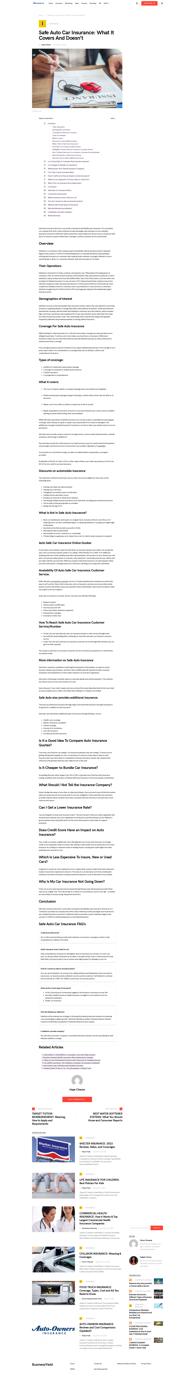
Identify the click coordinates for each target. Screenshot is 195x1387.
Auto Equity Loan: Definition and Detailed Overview (63, 1065)
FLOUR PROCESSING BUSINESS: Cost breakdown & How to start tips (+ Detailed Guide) (140, 1330)
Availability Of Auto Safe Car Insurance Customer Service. (72, 149)
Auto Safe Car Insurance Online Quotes (66, 147)
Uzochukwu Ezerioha (89, 1228)
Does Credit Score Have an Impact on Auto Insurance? (68, 176)
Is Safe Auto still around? (57, 194)
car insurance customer (59, 581)
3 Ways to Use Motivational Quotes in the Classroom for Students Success (71, 1060)
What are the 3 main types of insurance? (63, 205)
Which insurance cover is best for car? (62, 197)
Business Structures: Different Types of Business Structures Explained (140, 1297)
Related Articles (54, 215)
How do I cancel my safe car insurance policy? (65, 201)
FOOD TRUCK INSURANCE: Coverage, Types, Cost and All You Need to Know (99, 1291)
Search (156, 1228)
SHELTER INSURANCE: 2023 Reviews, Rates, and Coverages (97, 1145)
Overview (51, 123)
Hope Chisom (46, 45)
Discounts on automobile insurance (64, 141)
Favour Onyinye (87, 1262)
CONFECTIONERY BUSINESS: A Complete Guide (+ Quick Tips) (139, 1345)
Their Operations (58, 127)
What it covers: (58, 138)
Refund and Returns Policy (126, 1364)
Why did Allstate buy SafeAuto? (60, 208)
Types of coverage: (59, 135)
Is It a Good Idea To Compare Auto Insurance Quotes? (68, 161)
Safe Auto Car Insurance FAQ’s (59, 190)
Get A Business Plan (101, 1369)
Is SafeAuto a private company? (60, 212)
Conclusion (52, 187)
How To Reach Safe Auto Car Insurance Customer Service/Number (76, 152)
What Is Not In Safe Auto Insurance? (65, 144)
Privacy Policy (146, 1364)
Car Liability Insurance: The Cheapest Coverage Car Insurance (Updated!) (71, 1063)
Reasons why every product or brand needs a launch (140, 1284)
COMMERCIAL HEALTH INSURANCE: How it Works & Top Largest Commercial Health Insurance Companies (98, 1218)
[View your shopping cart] (137, 3)
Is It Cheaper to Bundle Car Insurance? (62, 165)
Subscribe (148, 3)
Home (41, 15)
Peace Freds (86, 1152)
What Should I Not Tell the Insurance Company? (66, 168)
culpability (101, 446)
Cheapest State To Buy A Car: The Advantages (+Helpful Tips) (67, 1068)
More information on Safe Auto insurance (66, 155)
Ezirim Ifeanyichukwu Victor (92, 1299)
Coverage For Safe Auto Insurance (64, 132)
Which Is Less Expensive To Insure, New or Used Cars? (68, 179)
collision (110, 420)
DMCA (72, 1369)
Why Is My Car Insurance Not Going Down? (64, 183)
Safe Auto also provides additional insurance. (68, 158)
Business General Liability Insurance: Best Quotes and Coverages (68, 1057)
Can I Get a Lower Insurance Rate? (61, 172)
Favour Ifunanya (146, 1240)
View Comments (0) (76, 1099)
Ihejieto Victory (146, 1257)
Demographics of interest (61, 130)
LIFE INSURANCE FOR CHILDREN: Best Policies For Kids (99, 1181)
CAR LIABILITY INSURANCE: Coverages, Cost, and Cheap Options (69, 1054)
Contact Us (98, 1364)
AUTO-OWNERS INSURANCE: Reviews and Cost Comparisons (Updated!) (97, 1328)
